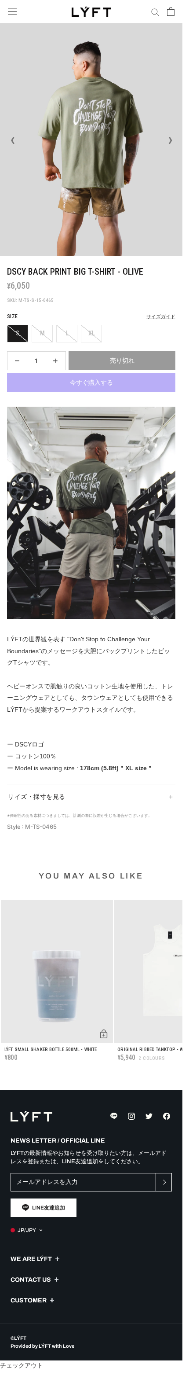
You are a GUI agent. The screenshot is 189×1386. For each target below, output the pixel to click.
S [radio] (17, 333)
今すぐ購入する (91, 382)
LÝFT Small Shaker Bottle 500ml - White (50, 1049)
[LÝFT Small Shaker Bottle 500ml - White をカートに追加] (103, 1034)
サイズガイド (160, 317)
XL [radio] (91, 333)
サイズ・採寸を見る (36, 796)
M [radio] (42, 333)
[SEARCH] (155, 11)
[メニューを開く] (12, 11)
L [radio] (67, 333)
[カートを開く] (170, 11)
